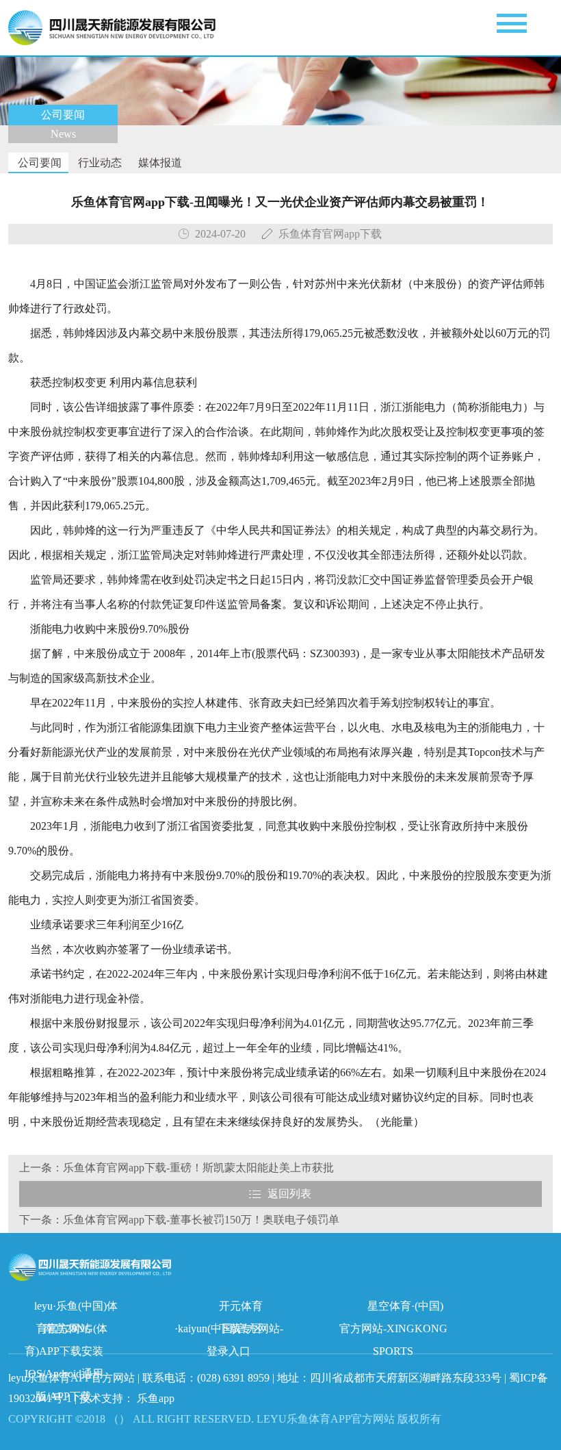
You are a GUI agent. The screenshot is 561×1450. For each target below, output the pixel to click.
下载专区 (241, 1328)
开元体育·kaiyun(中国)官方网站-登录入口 (228, 1308)
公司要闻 (38, 162)
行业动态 (98, 162)
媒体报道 (158, 162)
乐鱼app (155, 1398)
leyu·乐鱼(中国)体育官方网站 (76, 1308)
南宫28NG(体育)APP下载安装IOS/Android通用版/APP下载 (66, 1331)
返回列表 (289, 1193)
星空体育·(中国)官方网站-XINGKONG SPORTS (393, 1308)
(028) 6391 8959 (234, 1378)
